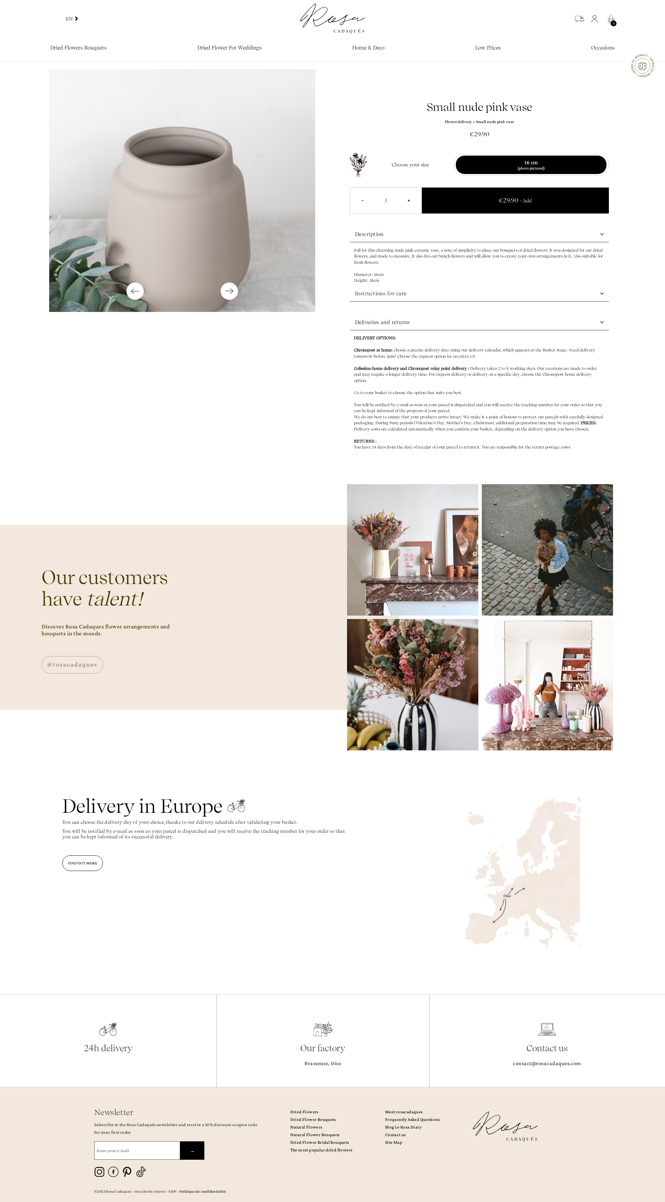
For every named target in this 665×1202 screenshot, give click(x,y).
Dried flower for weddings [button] (229, 48)
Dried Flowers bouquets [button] (78, 48)
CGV (172, 1191)
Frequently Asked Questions (412, 1119)
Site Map (393, 1142)
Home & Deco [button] (368, 48)
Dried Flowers (304, 1111)
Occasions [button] (603, 48)
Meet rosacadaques (404, 1111)
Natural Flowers (306, 1127)
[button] (596, 18)
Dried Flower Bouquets (313, 1119)
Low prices (488, 48)
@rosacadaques (72, 665)
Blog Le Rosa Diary (403, 1127)
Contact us (395, 1134)
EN (70, 18)
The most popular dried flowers (321, 1149)
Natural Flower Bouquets (315, 1134)
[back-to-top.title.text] (656, 1134)
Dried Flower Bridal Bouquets (319, 1142)
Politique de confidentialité (202, 1191)
